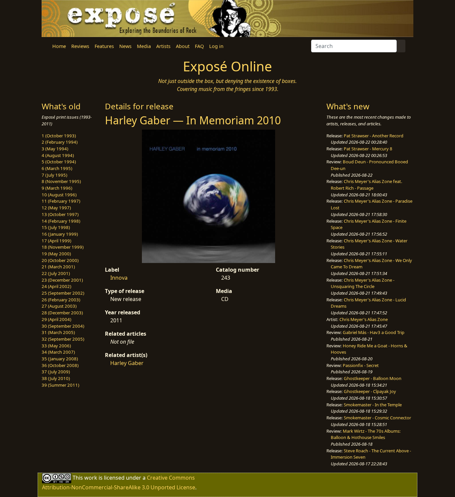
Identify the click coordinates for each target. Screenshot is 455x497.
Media (144, 46)
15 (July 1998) (56, 227)
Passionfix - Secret (361, 365)
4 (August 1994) (58, 155)
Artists (163, 46)
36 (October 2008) (60, 365)
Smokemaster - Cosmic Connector (377, 418)
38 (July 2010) (56, 378)
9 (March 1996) (57, 188)
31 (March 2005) (58, 332)
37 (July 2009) (56, 372)
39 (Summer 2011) (60, 385)
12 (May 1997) (56, 208)
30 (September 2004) (63, 326)
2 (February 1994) (60, 142)
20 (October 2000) (60, 260)
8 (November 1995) (61, 181)
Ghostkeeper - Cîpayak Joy (370, 391)
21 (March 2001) (58, 267)
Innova (119, 277)
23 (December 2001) (62, 280)
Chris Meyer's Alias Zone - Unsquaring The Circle (362, 283)
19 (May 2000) (56, 254)
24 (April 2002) (56, 286)
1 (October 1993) (59, 136)
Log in (216, 46)
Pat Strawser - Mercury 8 (368, 149)
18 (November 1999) (63, 247)
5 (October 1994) (59, 162)
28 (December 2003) (62, 313)
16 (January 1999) (60, 234)
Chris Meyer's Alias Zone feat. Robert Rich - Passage (366, 184)
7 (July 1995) (54, 175)
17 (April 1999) (56, 241)
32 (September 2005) (63, 339)
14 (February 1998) (61, 221)
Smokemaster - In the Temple (373, 405)
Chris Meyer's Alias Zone (363, 319)
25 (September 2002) (63, 293)
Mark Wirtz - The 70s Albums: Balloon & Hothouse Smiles (366, 434)
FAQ (199, 46)
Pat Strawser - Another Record (373, 136)
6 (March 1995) (57, 168)
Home (59, 46)
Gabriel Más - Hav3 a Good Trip (373, 332)
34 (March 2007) (58, 352)
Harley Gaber (127, 363)
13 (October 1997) (60, 214)
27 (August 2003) (59, 306)
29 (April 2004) (56, 319)
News (125, 46)
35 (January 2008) (60, 359)
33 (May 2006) (56, 346)
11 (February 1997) (61, 201)
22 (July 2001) (56, 273)
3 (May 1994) (55, 149)
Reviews (80, 46)
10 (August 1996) (59, 195)
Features (104, 46)
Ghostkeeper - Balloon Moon (372, 378)
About (183, 46)
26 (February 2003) (61, 300)
